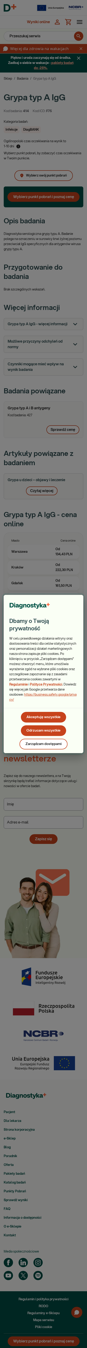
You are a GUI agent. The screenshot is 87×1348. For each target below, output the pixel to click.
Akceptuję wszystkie (43, 717)
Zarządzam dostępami (43, 744)
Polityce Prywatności (46, 684)
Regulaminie (18, 684)
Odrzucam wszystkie (43, 730)
